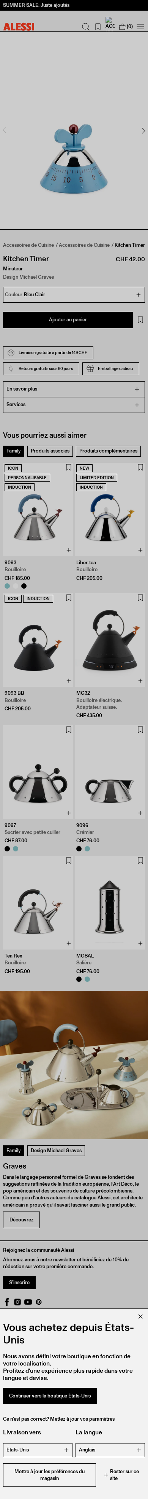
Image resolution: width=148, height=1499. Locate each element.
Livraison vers (22, 1432)
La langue (89, 1432)
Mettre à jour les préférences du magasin (49, 1475)
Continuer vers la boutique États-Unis (50, 1396)
